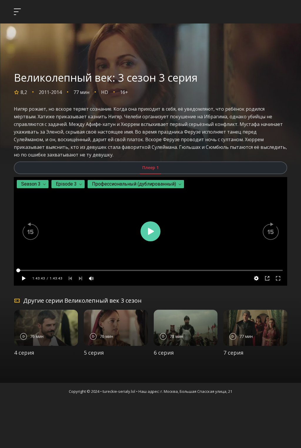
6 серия (164, 352)
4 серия (24, 352)
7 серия (233, 352)
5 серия (94, 352)
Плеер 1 (150, 167)
